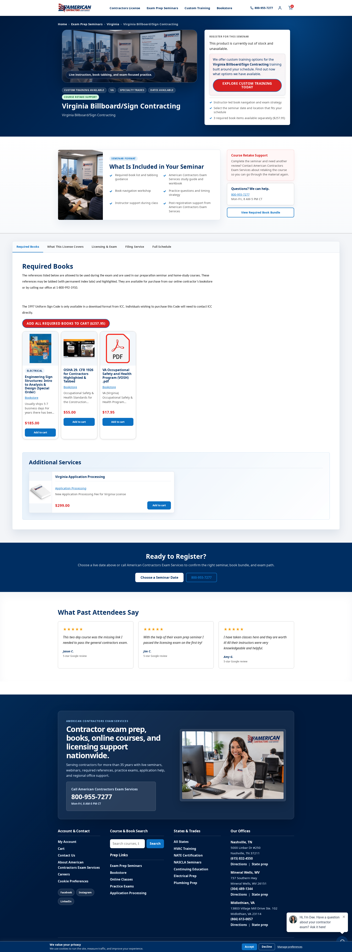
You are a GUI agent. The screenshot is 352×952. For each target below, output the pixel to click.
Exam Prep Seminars (162, 8)
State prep (260, 864)
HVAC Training (185, 849)
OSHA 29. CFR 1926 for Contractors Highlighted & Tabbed (78, 375)
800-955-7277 (240, 195)
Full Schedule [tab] (161, 247)
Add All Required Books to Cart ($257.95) (66, 323)
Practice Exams (122, 886)
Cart (61, 849)
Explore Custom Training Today (247, 85)
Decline (267, 947)
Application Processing (70, 488)
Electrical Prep (185, 876)
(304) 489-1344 (242, 889)
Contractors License (125, 8)
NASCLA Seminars (187, 862)
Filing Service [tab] (134, 247)
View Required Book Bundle (260, 212)
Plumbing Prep (185, 883)
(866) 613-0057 (242, 919)
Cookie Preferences (73, 881)
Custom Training (197, 8)
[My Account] (280, 8)
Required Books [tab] (27, 247)
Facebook (66, 892)
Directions (239, 864)
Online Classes (121, 879)
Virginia (113, 24)
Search (155, 843)
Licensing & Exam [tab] (104, 247)
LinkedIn (66, 901)
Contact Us (66, 855)
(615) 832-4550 (242, 858)
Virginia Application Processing (80, 476)
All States (181, 842)
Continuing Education (191, 869)
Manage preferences (289, 947)
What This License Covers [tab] (65, 247)
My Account (67, 842)
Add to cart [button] (40, 432)
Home (62, 24)
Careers (64, 874)
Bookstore (224, 8)
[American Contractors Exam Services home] (75, 8)
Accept (249, 947)
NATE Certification (188, 855)
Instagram (85, 892)
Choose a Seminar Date (159, 577)
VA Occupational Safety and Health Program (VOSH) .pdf (117, 375)
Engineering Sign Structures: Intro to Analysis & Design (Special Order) (39, 384)
